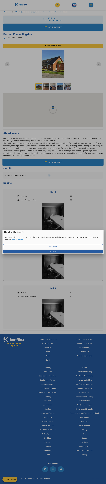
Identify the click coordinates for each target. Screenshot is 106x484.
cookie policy (17, 240)
